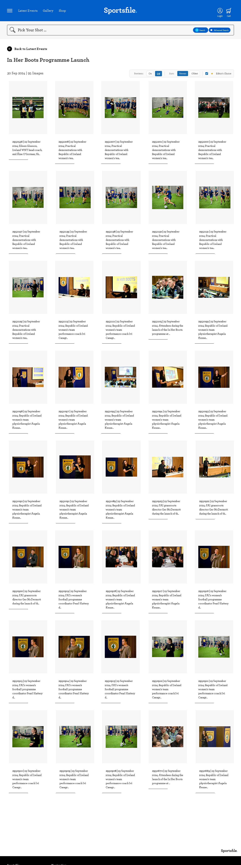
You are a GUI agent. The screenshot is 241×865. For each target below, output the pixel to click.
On (150, 73)
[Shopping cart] (229, 10)
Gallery (48, 10)
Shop (62, 10)
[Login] (220, 10)
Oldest (194, 73)
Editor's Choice (221, 73)
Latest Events (28, 10)
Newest (182, 73)
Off (158, 73)
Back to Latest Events (30, 48)
